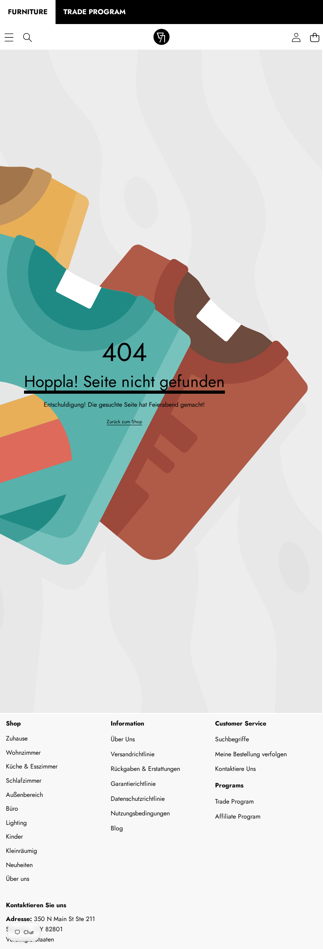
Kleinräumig (21, 850)
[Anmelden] (296, 38)
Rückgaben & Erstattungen (145, 768)
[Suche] (27, 38)
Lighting (16, 822)
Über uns (17, 878)
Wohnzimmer (23, 752)
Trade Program (234, 801)
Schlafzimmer (23, 780)
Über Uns (123, 739)
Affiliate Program (237, 816)
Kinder (14, 836)
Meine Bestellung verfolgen (251, 754)
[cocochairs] (161, 37)
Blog (117, 828)
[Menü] (9, 38)
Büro (12, 808)
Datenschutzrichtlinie (138, 798)
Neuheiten (19, 864)
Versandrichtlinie (132, 754)
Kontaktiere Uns (235, 768)
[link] (124, 422)
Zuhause (17, 738)
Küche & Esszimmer (32, 766)
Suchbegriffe (232, 739)
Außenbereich (24, 794)
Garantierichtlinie (133, 783)
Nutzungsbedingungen (140, 813)
